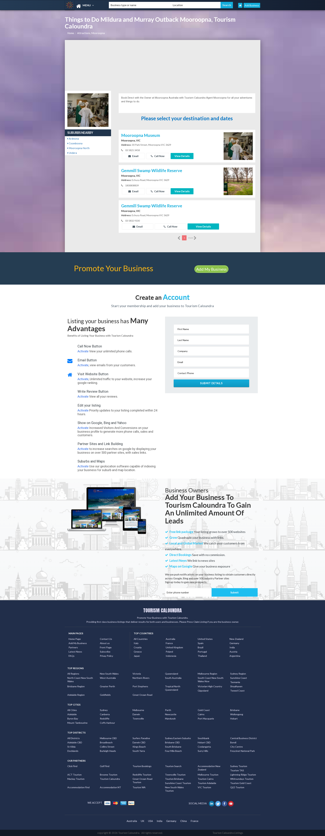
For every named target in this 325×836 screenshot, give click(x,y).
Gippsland (203, 690)
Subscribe (105, 651)
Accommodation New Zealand (209, 768)
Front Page (106, 647)
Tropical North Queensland (172, 688)
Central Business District (243, 738)
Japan (137, 655)
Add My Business (211, 269)
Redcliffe (104, 718)
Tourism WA (139, 787)
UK (142, 820)
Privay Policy (106, 655)
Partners (73, 647)
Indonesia (171, 655)
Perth (168, 710)
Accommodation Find (78, 787)
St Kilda (71, 746)
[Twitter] (218, 803)
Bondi (233, 742)
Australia (170, 638)
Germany (234, 643)
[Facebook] (225, 803)
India (232, 647)
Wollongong (236, 714)
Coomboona (75, 143)
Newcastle (170, 714)
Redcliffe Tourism (142, 774)
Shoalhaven (236, 686)
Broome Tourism (108, 774)
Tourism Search (173, 766)
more (191, 237)
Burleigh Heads (108, 750)
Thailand (202, 655)
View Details (182, 156)
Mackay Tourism (75, 778)
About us (105, 643)
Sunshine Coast (238, 677)
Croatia (138, 647)
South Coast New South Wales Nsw (210, 679)
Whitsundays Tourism (241, 778)
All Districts (73, 738)
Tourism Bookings (142, 766)
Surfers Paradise (141, 738)
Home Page (75, 638)
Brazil (200, 647)
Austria (233, 651)
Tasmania (235, 682)
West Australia (108, 677)
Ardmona (73, 138)
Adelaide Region (76, 694)
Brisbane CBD (172, 742)
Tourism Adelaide (207, 783)
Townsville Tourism (175, 774)
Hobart (234, 718)
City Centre (236, 746)
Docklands (72, 750)
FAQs (71, 655)
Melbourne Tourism (208, 774)
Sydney (104, 710)
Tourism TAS (237, 770)
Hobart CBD (204, 742)
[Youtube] (231, 803)
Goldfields (105, 694)
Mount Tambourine (77, 722)
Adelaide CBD (74, 742)
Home (70, 33)
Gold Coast (204, 710)
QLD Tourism (237, 787)
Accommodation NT (110, 787)
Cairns (201, 714)
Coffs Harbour (107, 722)
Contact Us (106, 638)
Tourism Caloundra (110, 778)
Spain (200, 643)
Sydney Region (238, 673)
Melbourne (138, 710)
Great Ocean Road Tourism (142, 780)
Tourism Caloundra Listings (227, 832)
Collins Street (107, 746)
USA (150, 820)
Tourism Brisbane (174, 778)
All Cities (72, 710)
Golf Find (104, 766)
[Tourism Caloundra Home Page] (240, 5)
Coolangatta (204, 746)
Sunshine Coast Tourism (178, 783)
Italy (136, 643)
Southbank (203, 738)
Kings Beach (139, 746)
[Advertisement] (162, 65)
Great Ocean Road (142, 694)
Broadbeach (106, 742)
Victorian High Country (210, 686)
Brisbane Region (76, 686)
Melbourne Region (207, 673)
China (183, 820)
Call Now (159, 156)
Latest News (75, 651)
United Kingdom (174, 647)
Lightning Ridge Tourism (243, 774)
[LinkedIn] (212, 803)
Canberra (105, 714)
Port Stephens (140, 686)
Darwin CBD (139, 742)
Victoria (137, 673)
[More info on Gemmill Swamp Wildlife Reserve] (238, 180)
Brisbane (235, 710)
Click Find (72, 766)
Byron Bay (72, 718)
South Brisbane (173, 746)
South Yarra (139, 750)
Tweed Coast (237, 690)
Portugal (202, 651)
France (169, 643)
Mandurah (170, 718)
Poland (169, 651)
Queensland (171, 673)
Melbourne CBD (108, 738)
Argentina (235, 655)
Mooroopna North (79, 148)
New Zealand (236, 638)
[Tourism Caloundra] (84, 6)
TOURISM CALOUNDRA (162, 610)
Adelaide (72, 714)
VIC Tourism (204, 787)
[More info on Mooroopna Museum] (238, 145)
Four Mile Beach (173, 750)
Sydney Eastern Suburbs (178, 738)
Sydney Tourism (238, 766)
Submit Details (211, 383)
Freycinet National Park (242, 750)
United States (205, 638)
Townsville (138, 718)
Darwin (136, 714)
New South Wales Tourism (174, 789)
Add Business (252, 5)
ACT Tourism (74, 774)
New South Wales (109, 673)
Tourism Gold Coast (240, 783)
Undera (72, 152)
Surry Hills (203, 750)
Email (135, 156)
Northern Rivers (141, 677)
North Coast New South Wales (80, 679)
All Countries (141, 638)
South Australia (173, 677)
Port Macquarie (206, 718)
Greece (138, 651)
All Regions (73, 673)
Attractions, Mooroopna (91, 33)
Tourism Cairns (206, 778)
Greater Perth (107, 686)
